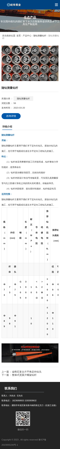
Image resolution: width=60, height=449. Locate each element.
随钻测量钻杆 (39, 35)
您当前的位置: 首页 (11, 35)
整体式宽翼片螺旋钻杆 (24, 375)
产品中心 (27, 35)
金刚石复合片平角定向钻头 (27, 371)
